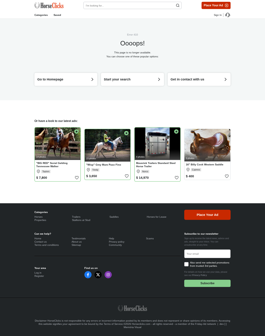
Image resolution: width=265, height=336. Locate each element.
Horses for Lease (156, 216)
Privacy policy (116, 241)
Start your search (117, 79)
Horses (38, 216)
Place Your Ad (213, 5)
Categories (41, 15)
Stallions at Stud (81, 220)
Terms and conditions (46, 244)
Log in (37, 272)
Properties (40, 220)
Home (37, 238)
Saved (57, 15)
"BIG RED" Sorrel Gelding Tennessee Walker (52, 165)
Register (39, 275)
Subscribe (207, 283)
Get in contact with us (187, 79)
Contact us (40, 241)
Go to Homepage (50, 79)
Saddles (114, 216)
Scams (150, 238)
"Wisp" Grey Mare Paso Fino (103, 164)
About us (77, 241)
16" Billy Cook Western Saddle (204, 164)
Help (111, 238)
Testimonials (79, 238)
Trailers (76, 216)
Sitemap (76, 244)
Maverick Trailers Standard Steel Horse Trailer (156, 165)
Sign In (218, 15)
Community (115, 244)
